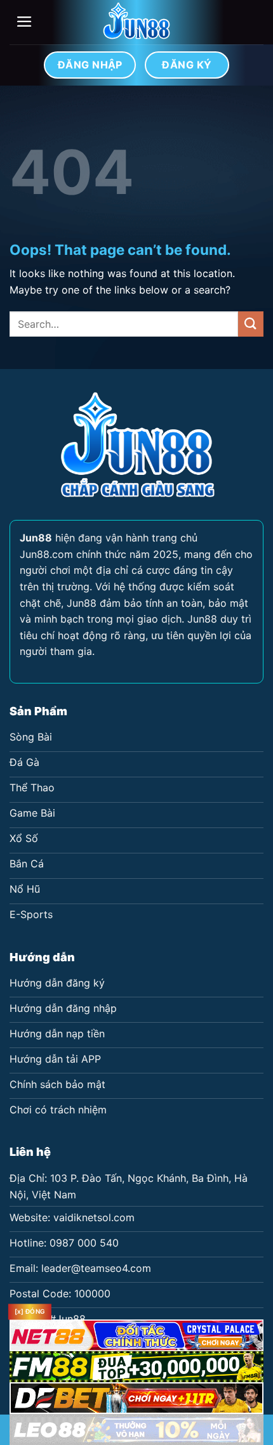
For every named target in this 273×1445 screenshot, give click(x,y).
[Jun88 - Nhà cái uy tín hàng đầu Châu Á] (136, 22)
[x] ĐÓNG (30, 1312)
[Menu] (24, 21)
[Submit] (250, 323)
